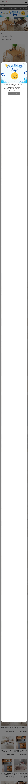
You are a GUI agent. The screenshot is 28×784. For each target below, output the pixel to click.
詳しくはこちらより (14, 93)
